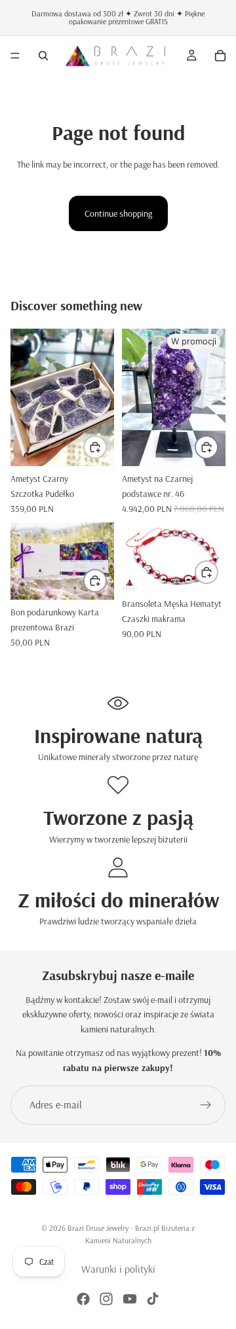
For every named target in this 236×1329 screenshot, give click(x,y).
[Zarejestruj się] (206, 1105)
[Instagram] (106, 1299)
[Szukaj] (43, 55)
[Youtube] (130, 1299)
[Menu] (15, 56)
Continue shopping (118, 213)
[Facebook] (83, 1299)
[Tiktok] (153, 1299)
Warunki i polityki (118, 1268)
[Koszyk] (220, 55)
